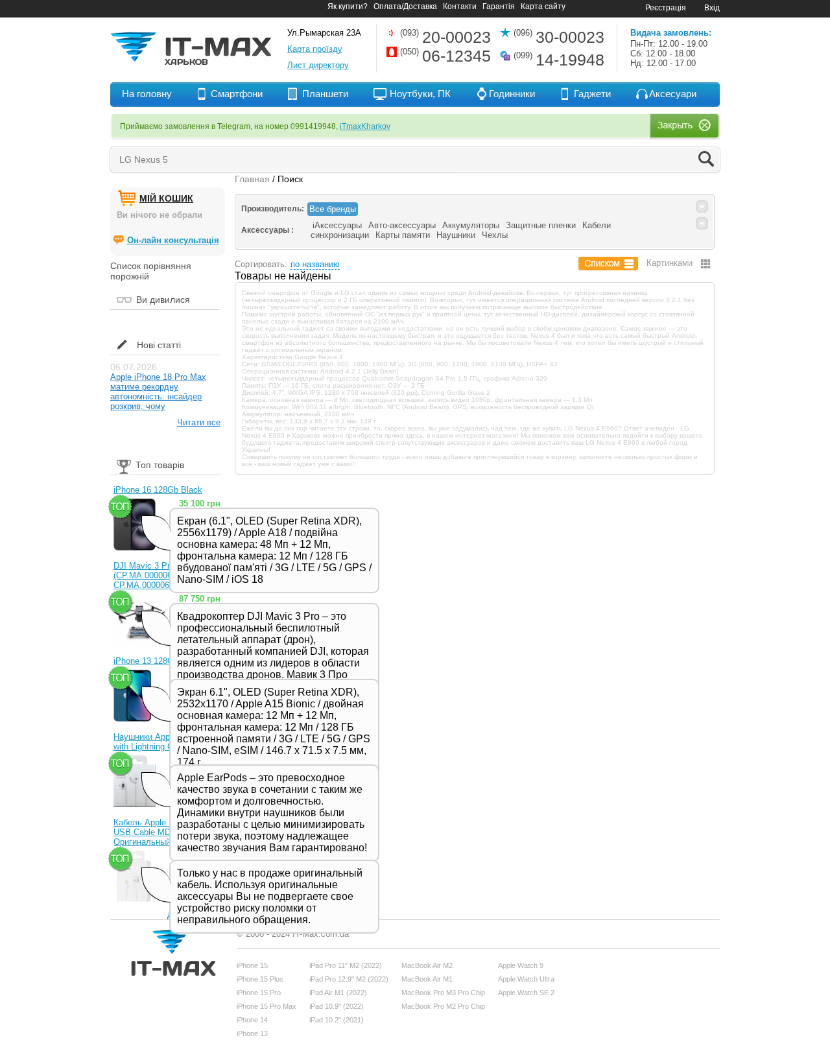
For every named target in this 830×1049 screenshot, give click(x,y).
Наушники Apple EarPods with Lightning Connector (162, 741)
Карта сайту (543, 6)
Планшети (325, 93)
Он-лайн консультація (173, 240)
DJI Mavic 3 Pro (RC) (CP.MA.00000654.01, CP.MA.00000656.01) (154, 575)
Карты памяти (402, 235)
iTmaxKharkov (365, 126)
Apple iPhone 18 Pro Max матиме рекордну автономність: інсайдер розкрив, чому (158, 391)
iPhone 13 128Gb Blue (155, 661)
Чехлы (495, 235)
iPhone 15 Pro (259, 992)
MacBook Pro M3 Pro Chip (443, 992)
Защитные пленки (541, 225)
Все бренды (332, 209)
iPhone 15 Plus (260, 979)
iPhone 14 (252, 1020)
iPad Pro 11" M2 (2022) (345, 965)
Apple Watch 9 (520, 965)
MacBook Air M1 (427, 979)
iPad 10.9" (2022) (336, 1006)
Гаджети (592, 93)
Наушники (455, 235)
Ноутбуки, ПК (420, 93)
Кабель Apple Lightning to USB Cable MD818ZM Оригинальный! (162, 832)
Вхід (712, 7)
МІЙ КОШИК (166, 198)
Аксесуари (672, 93)
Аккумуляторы (470, 225)
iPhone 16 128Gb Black (157, 490)
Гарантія (498, 6)
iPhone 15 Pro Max (266, 1006)
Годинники (512, 93)
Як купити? (347, 6)
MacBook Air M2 (427, 965)
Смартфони (237, 93)
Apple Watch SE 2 (526, 992)
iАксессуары (337, 225)
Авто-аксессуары (402, 225)
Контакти (460, 6)
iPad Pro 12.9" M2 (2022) (348, 979)
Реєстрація (665, 7)
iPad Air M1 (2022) (338, 992)
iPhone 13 (252, 1033)
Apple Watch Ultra (526, 979)
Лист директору (318, 65)
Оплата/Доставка (405, 6)
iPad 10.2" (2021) (336, 1020)
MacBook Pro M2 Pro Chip (443, 1006)
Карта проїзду (314, 49)
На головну (147, 93)
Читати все (198, 422)
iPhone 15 (252, 965)
